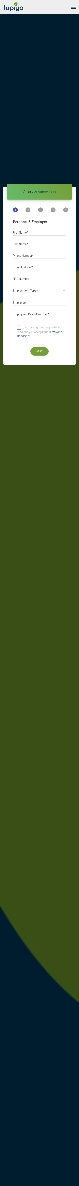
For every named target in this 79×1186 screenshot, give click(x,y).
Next (39, 351)
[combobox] (39, 303)
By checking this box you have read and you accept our (39, 332)
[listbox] (39, 291)
